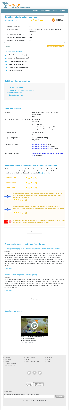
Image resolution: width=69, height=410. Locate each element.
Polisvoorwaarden (16, 88)
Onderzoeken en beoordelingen (21, 90)
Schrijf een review (44, 173)
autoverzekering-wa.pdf (39, 144)
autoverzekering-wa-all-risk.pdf (42, 148)
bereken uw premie (52, 46)
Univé (48, 361)
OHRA (48, 359)
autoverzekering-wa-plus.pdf (41, 146)
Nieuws (7, 361)
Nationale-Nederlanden (32, 361)
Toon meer (34, 232)
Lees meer (8, 269)
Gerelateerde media (16, 95)
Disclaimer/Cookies (10, 363)
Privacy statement (10, 365)
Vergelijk (7, 357)
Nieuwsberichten (15, 92)
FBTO (27, 359)
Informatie (8, 359)
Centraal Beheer (30, 357)
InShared (49, 357)
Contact (7, 367)
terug (9, 46)
